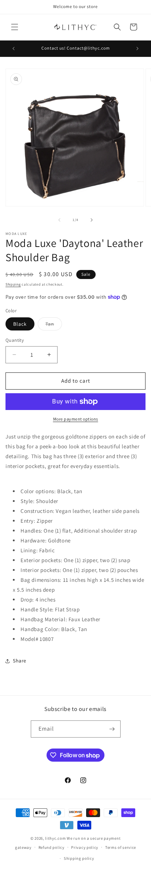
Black (20, 324)
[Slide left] (59, 220)
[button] (15, 27)
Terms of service (120, 847)
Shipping (13, 284)
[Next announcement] (137, 48)
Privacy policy (84, 847)
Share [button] (19, 660)
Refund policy (51, 847)
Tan (53, 325)
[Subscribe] (112, 729)
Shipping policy (79, 858)
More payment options (75, 419)
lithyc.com (55, 838)
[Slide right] (92, 220)
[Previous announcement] (13, 48)
